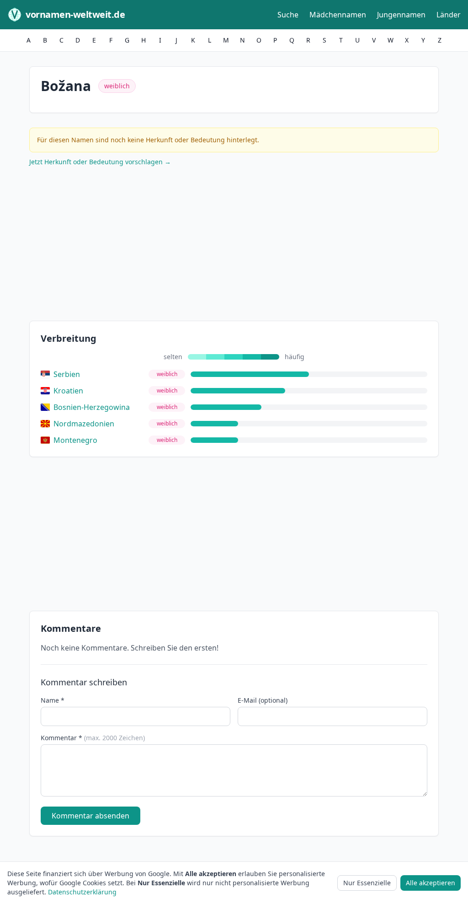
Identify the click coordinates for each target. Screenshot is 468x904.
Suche (287, 15)
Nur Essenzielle (367, 882)
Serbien (66, 374)
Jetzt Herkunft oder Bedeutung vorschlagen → (100, 161)
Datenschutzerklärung (82, 892)
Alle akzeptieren (430, 882)
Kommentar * (93, 737)
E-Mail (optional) (262, 700)
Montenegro (75, 440)
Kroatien (68, 391)
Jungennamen (401, 15)
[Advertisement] (234, 246)
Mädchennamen (337, 15)
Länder (448, 15)
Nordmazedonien (83, 424)
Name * (52, 700)
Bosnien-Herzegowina (91, 407)
